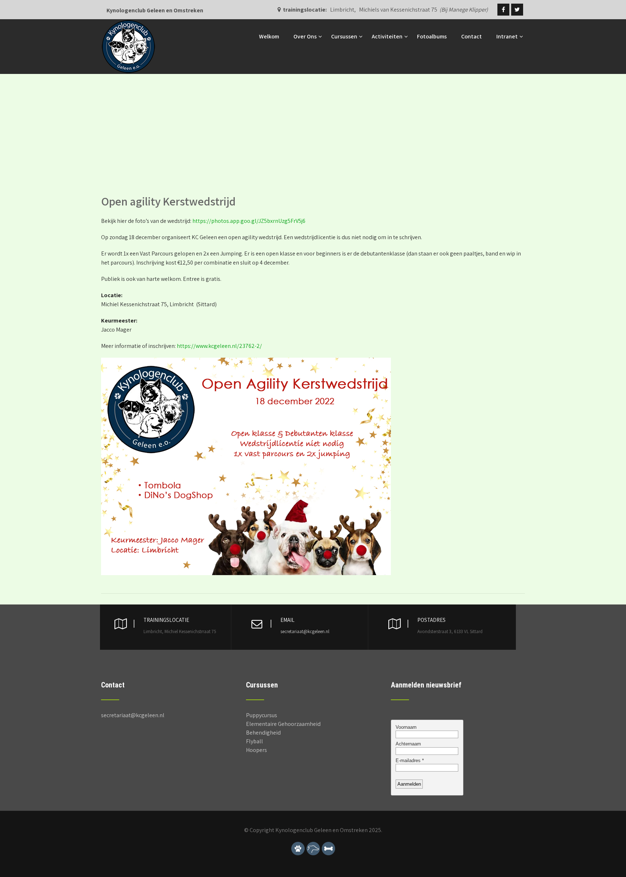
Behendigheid (263, 732)
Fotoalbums (432, 36)
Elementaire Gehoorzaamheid (283, 724)
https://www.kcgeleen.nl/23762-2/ (219, 346)
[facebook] (503, 10)
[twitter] (517, 10)
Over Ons (305, 36)
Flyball (254, 741)
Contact (471, 36)
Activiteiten (387, 36)
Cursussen (344, 36)
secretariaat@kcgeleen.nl (304, 631)
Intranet (507, 36)
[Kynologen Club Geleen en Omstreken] (128, 23)
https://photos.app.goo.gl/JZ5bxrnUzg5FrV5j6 (248, 221)
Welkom (269, 36)
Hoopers (256, 750)
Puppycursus (261, 715)
